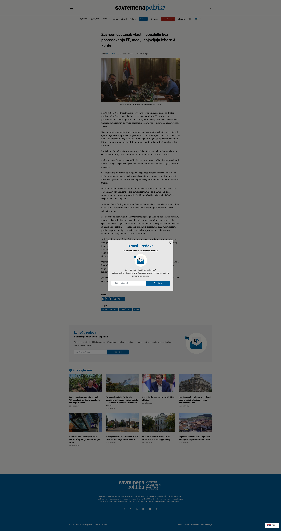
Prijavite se (158, 283)
